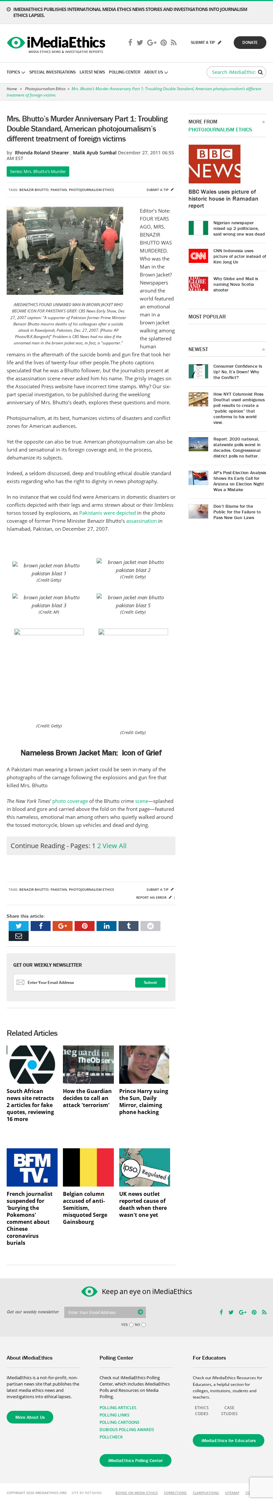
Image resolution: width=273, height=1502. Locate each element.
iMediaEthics (57, 43)
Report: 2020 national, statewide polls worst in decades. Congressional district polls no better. (237, 447)
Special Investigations (52, 72)
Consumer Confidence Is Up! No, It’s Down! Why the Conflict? (237, 371)
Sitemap (232, 1492)
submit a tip (203, 42)
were (110, 512)
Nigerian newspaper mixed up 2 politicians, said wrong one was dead (239, 228)
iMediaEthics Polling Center (135, 1460)
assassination (142, 520)
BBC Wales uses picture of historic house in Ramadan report (223, 198)
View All (115, 845)
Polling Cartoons (119, 1422)
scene (141, 801)
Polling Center (124, 72)
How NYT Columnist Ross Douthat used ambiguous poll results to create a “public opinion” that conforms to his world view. (239, 408)
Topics (13, 72)
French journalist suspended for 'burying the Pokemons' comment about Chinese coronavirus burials (30, 1218)
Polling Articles (118, 1407)
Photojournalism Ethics (45, 89)
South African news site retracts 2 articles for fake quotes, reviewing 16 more (30, 1105)
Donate (250, 42)
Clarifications (206, 1492)
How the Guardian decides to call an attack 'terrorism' (87, 1098)
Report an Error (151, 897)
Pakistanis (91, 512)
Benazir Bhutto (34, 189)
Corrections (175, 1492)
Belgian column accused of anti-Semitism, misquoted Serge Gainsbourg (85, 1208)
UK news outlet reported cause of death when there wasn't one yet (143, 1205)
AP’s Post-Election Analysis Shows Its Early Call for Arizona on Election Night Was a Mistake (239, 480)
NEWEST (198, 349)
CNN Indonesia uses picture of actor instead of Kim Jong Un (239, 256)
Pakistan (59, 189)
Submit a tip (157, 189)
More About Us (30, 1417)
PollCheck (111, 1437)
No (137, 1324)
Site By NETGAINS (87, 1492)
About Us (153, 72)
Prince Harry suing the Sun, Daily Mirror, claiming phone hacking (143, 1102)
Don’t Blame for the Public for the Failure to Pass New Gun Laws (237, 511)
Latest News (92, 72)
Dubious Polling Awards (127, 1429)
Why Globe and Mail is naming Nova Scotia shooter (235, 284)
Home (12, 89)
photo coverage (70, 801)
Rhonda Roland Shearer (42, 152)
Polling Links (115, 1415)
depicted (126, 512)
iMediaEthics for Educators (228, 1440)
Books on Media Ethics (137, 1492)
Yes (124, 1324)
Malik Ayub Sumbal (95, 152)
